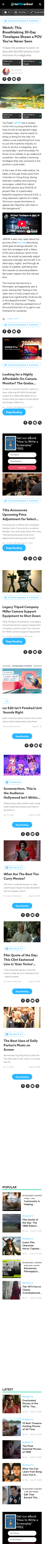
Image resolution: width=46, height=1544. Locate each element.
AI (9, 12)
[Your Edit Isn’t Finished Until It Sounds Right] (22, 681)
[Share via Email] (14, 79)
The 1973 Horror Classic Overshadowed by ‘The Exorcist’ (31, 1291)
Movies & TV (16, 868)
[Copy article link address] (19, 79)
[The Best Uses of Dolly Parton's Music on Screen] (22, 1017)
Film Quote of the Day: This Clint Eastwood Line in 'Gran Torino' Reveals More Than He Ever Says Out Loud (21, 964)
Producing (14, 782)
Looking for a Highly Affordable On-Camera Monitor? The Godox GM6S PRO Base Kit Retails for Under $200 (19, 383)
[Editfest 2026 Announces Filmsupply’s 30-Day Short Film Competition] (11, 1268)
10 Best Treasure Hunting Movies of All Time (32, 1426)
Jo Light (10, 815)
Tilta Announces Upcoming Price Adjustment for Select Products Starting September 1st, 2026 (19, 519)
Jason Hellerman (14, 896)
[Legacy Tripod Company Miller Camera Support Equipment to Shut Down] (22, 581)
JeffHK (17, 122)
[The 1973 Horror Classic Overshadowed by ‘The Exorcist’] (11, 1290)
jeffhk (16, 318)
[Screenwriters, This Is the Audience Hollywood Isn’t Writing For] (22, 765)
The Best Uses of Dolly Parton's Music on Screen (21, 1045)
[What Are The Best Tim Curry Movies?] (22, 850)
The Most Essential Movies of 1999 (31, 1449)
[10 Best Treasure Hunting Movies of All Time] (11, 1426)
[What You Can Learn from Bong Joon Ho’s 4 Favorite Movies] (11, 1472)
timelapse (10, 318)
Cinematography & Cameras (23, 21)
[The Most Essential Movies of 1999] (11, 1449)
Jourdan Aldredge (13, 407)
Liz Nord (18, 70)
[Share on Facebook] (4, 79)
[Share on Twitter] (9, 79)
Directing (22, 12)
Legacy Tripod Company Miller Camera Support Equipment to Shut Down (21, 611)
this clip (21, 242)
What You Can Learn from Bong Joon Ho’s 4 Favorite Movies (32, 1473)
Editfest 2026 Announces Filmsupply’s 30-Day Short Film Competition (31, 1273)
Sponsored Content (11, 726)
